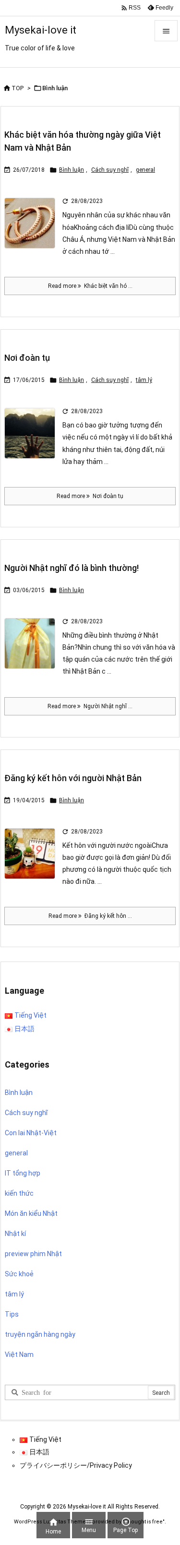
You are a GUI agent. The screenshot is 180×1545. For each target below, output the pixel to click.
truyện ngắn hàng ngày (40, 1334)
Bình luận (71, 169)
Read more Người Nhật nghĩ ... (90, 706)
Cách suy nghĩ (110, 169)
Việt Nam (19, 1354)
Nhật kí (15, 1233)
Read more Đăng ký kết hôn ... (90, 916)
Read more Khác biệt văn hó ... (90, 286)
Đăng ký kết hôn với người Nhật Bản (73, 778)
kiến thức (19, 1193)
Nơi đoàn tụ (27, 358)
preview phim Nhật (33, 1254)
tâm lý (144, 380)
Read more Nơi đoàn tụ (90, 496)
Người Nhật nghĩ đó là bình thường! (71, 568)
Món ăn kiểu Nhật (31, 1213)
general (145, 169)
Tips (12, 1314)
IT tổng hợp (22, 1173)
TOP (18, 88)
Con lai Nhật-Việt (31, 1133)
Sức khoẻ (19, 1274)
